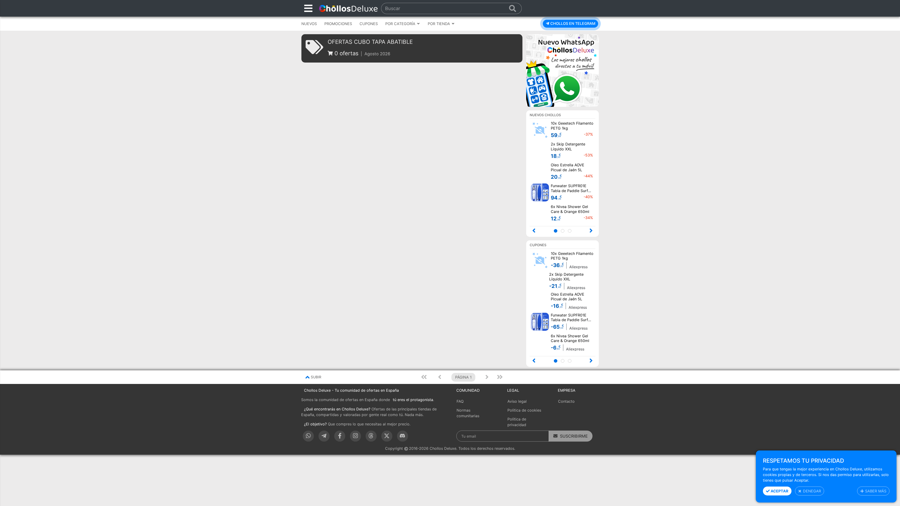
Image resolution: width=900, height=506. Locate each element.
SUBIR (316, 377)
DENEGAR (811, 491)
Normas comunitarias (468, 413)
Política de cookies (524, 410)
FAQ (460, 401)
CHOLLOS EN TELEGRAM (572, 23)
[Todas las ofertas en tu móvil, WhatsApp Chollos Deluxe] (562, 70)
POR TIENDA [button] (439, 23)
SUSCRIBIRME (573, 436)
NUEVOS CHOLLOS (545, 115)
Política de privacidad (516, 422)
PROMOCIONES (338, 23)
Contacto (566, 401)
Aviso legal (517, 401)
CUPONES (369, 23)
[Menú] (308, 8)
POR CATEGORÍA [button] (400, 23)
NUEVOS (309, 23)
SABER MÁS (875, 491)
